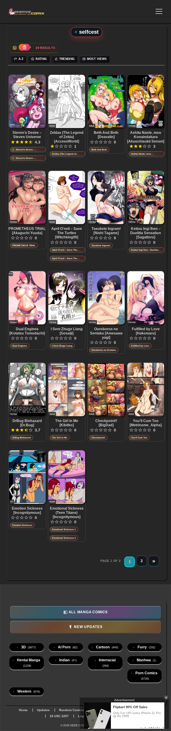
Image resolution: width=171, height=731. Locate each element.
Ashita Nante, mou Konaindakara (141, 154)
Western (28, 691)
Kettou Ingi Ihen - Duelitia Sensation (144, 250)
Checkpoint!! (98, 437)
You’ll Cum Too (139, 437)
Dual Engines (19, 345)
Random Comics (71, 710)
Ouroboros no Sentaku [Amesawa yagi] (106, 333)
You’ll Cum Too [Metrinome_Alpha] (146, 423)
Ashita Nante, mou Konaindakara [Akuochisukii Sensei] (145, 137)
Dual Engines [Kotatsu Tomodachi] (27, 331)
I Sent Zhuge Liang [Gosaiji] (67, 331)
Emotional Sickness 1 (64, 529)
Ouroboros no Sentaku (104, 350)
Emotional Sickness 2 (64, 538)
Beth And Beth (99, 149)
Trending (67, 59)
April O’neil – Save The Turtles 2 (64, 250)
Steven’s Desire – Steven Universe (27, 135)
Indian (67, 660)
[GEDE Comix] (39, 11)
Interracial (107, 662)
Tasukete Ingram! (101, 245)
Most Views (97, 59)
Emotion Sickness (22, 525)
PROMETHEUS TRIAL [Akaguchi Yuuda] (27, 231)
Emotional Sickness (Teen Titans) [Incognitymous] (66, 512)
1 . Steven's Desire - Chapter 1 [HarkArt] (23, 158)
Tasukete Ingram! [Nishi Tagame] (106, 231)
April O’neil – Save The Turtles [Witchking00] (66, 233)
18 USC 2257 (59, 716)
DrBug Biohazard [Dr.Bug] (27, 423)
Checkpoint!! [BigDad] (106, 423)
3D (28, 647)
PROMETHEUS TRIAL (23, 245)
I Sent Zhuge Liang (62, 345)
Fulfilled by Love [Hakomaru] (146, 331)
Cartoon (106, 647)
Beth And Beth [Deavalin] (106, 135)
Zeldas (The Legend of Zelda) (64, 154)
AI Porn (67, 647)
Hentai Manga (28, 662)
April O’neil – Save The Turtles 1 (64, 258)
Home (23, 710)
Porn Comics (145, 675)
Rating (41, 59)
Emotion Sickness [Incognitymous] (27, 510)
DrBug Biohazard (21, 437)
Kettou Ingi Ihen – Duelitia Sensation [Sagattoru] (145, 233)
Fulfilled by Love (140, 345)
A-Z (20, 59)
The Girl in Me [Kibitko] (66, 423)
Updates (43, 710)
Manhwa (146, 660)
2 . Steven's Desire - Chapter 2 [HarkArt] (23, 149)
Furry (146, 647)
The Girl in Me (59, 437)
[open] (159, 11)
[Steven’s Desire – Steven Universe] (27, 101)
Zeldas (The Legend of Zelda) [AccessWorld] (66, 137)
